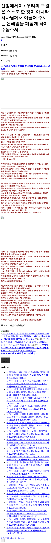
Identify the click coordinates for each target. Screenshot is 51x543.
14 (16, 538)
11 (8, 538)
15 (19, 538)
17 (24, 538)
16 (22, 538)
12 (11, 538)
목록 (5, 360)
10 (5, 538)
